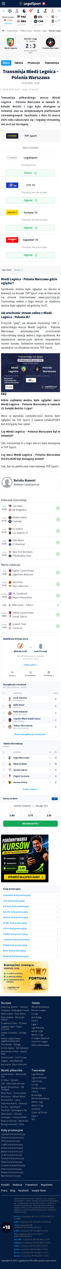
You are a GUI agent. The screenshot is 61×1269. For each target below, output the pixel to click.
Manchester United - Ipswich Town (14, 1052)
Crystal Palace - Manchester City (13, 1075)
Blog (12, 1190)
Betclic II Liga (37, 1035)
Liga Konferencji (39, 1078)
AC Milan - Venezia (9, 1080)
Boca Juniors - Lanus (10, 1100)
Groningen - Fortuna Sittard (13, 1117)
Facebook (23, 1190)
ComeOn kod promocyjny (13, 1165)
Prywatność (31, 1184)
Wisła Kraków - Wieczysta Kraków (12, 1018)
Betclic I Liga (40, 31)
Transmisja (52, 62)
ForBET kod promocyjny (12, 1144)
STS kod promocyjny (10, 1141)
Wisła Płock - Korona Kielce (13, 1093)
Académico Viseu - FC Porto (14, 1023)
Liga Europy (37, 1081)
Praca (4, 1190)
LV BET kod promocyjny (11, 1155)
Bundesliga (37, 1017)
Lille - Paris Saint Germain (13, 1083)
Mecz (6, 62)
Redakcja (17, 1184)
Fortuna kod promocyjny (12, 1137)
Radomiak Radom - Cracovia (14, 1007)
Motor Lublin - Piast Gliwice (13, 1014)
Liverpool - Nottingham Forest (15, 1010)
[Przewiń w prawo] (57, 20)
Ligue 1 (35, 1024)
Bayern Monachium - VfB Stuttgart (12, 1088)
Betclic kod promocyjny (12, 1148)
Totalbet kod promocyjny (12, 1158)
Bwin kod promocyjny (11, 1176)
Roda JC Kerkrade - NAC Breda (14, 1121)
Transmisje (12, 31)
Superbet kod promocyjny (13, 1134)
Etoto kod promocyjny (11, 1169)
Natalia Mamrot (25, 480)
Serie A (35, 1021)
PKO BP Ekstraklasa (40, 1007)
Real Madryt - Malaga (10, 1044)
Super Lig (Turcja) (39, 1112)
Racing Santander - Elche (12, 1124)
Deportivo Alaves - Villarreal (14, 1103)
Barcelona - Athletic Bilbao (13, 1096)
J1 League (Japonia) (40, 1038)
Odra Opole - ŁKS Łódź (11, 1114)
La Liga (35, 1014)
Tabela (18, 62)
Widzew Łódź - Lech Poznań (14, 1057)
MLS (33, 1119)
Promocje (34, 62)
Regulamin (46, 1184)
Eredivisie (36, 1109)
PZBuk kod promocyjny (11, 1162)
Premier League (39, 1010)
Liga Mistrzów (38, 1028)
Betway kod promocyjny (12, 1172)
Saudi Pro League (40, 1041)
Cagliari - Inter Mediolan (12, 1061)
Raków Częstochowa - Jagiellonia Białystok (11, 1039)
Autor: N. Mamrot (30, 89)
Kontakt (5, 1184)
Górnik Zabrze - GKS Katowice (14, 1048)
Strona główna (3, 31)
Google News (39, 1190)
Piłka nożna (26, 31)
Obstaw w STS (30, 823)
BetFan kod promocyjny (12, 1151)
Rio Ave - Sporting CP (10, 1107)
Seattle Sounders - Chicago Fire (13, 1034)
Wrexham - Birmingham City (14, 1110)
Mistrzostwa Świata (40, 1045)
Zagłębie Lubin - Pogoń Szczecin (11, 1028)
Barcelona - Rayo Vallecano (14, 1064)
